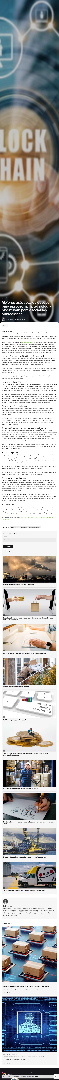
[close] (55, 1076)
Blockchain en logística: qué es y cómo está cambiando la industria (26, 986)
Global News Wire (27, 342)
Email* (5, 536)
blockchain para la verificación (19, 527)
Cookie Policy (34, 1076)
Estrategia (4, 298)
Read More (6, 992)
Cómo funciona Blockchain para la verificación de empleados (24, 1057)
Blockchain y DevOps (34, 527)
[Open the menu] (4, 65)
